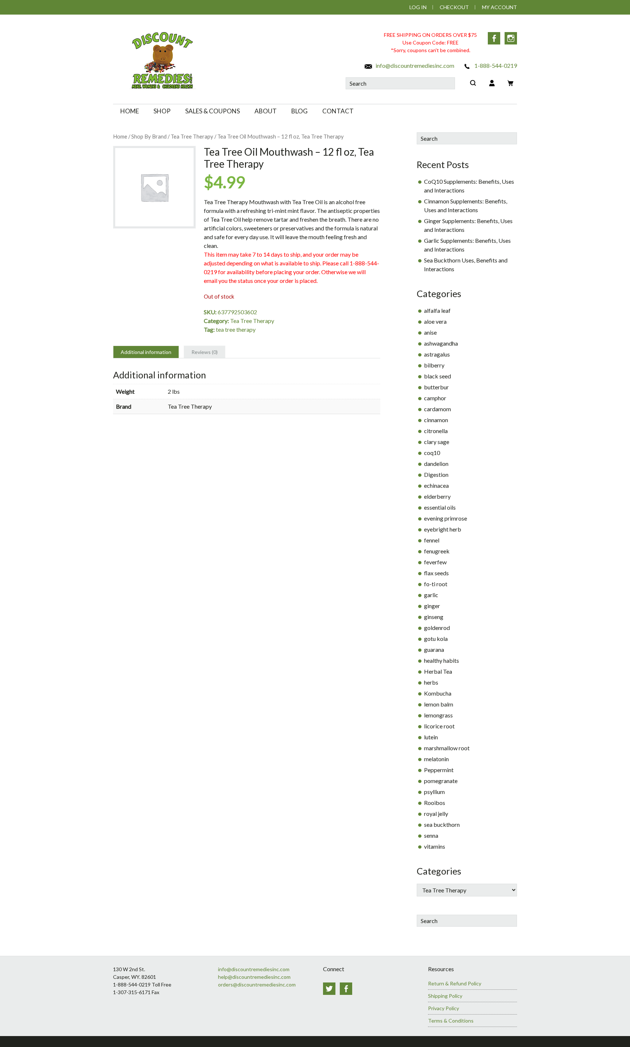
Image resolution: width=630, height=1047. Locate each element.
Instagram (511, 38)
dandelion (436, 463)
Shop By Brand (149, 136)
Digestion (436, 474)
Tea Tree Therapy (192, 136)
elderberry (437, 496)
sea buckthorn (442, 824)
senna (431, 835)
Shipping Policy (445, 996)
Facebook (494, 38)
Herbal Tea (438, 671)
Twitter (329, 988)
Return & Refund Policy (454, 983)
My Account (499, 7)
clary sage (436, 441)
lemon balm (438, 704)
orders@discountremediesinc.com (257, 984)
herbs (431, 682)
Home (120, 136)
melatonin (436, 758)
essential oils (440, 507)
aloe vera (435, 321)
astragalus (437, 354)
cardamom (437, 408)
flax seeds (436, 572)
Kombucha (437, 693)
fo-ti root (435, 583)
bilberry (434, 365)
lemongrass (438, 715)
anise (430, 332)
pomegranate (441, 780)
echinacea (436, 485)
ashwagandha (441, 343)
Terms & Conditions (451, 1020)
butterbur (436, 387)
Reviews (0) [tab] (204, 352)
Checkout (454, 7)
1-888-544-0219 (495, 65)
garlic (431, 594)
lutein (431, 736)
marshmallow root (447, 747)
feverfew (435, 561)
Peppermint (439, 769)
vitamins (434, 846)
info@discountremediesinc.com (414, 65)
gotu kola (436, 638)
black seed (437, 376)
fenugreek (437, 551)
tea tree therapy (236, 329)
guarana (434, 649)
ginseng (433, 616)
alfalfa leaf (437, 310)
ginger (432, 605)
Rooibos (434, 802)
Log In (418, 7)
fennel (431, 540)
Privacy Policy (443, 1008)
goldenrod (437, 627)
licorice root (439, 726)
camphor (435, 397)
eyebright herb (442, 529)
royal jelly (436, 813)
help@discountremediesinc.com (254, 977)
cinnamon (436, 419)
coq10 (432, 452)
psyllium (434, 791)
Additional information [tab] (146, 352)
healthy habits (441, 660)
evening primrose (445, 518)
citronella (436, 430)
